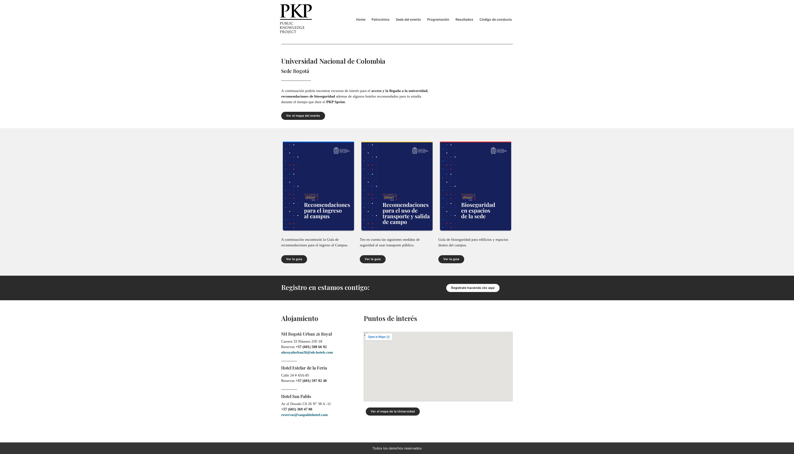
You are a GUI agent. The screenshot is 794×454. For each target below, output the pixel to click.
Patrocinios (381, 19)
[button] (303, 116)
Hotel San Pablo (296, 396)
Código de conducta (496, 19)
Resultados (464, 19)
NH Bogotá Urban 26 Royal (306, 334)
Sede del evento (408, 19)
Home (360, 19)
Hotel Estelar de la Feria (304, 368)
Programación (438, 19)
